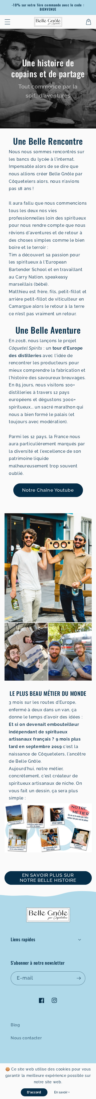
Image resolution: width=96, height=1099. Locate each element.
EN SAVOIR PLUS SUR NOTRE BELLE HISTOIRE (48, 877)
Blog (15, 1025)
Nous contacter (26, 1038)
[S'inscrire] (78, 978)
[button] (7, 21)
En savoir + (62, 1092)
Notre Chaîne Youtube (48, 490)
